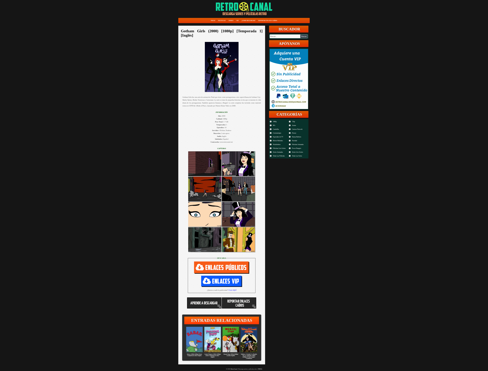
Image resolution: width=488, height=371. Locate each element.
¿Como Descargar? (248, 20)
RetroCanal (234, 369)
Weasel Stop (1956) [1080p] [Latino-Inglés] (230, 354)
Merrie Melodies (278, 141)
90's (274, 125)
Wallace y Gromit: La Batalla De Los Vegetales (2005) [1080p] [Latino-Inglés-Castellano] (249, 356)
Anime (294, 125)
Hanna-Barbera (296, 137)
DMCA (260, 369)
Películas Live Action (279, 148)
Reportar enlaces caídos (267, 20)
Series (231, 20)
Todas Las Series (297, 156)
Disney (294, 133)
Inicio (213, 20)
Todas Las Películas (279, 156)
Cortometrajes (277, 133)
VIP (237, 20)
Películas (222, 20)
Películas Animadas (298, 144)
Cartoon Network (297, 129)
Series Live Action (297, 152)
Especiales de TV (278, 137)
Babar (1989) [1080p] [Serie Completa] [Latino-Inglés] (194, 354)
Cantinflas (276, 129)
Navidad (294, 141)
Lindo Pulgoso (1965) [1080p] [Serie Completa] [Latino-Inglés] (212, 355)
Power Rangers (296, 148)
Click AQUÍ (232, 290)
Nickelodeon (276, 144)
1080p (275, 121)
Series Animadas (278, 152)
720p (293, 121)
